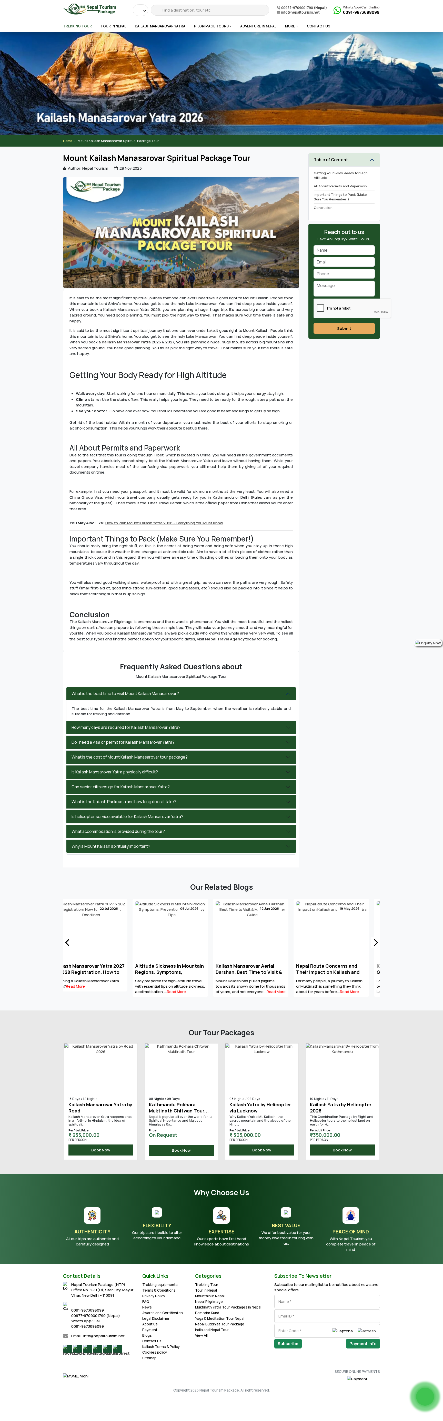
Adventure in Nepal (258, 26)
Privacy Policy (153, 1296)
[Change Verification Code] (367, 1330)
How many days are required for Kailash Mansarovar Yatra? (126, 727)
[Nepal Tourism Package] (89, 8)
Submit (344, 328)
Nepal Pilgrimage (209, 1301)
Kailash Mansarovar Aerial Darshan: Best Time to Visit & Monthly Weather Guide (179, 972)
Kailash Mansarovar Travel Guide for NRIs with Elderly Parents (337, 972)
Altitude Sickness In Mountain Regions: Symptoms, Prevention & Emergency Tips (100, 972)
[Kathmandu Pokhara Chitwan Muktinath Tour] (100, 1068)
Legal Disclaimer (155, 1318)
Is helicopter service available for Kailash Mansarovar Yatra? (127, 816)
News (147, 1307)
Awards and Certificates (162, 1313)
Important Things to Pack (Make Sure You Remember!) (340, 196)
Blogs (147, 1335)
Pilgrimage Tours (211, 26)
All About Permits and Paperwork (340, 186)
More (290, 26)
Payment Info (363, 1343)
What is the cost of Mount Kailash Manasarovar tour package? (130, 757)
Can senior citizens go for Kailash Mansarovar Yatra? (121, 787)
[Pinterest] (117, 1349)
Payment (149, 1329)
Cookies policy (154, 1352)
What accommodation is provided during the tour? (118, 831)
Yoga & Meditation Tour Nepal (219, 1318)
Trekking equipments (160, 1284)
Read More (106, 991)
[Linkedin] (87, 1349)
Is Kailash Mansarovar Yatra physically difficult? (115, 772)
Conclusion (323, 207)
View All (201, 1335)
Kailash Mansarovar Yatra (160, 26)
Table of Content (331, 159)
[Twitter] (77, 1349)
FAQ (145, 1301)
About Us (150, 1324)
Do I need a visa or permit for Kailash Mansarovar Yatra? (123, 742)
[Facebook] (67, 1349)
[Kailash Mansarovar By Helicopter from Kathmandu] (261, 1068)
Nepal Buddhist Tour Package (219, 1324)
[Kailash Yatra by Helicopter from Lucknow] (181, 1068)
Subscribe (288, 1343)
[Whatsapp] (425, 1397)
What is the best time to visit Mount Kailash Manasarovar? (125, 693)
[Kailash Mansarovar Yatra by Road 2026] (342, 1068)
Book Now (100, 1150)
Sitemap (149, 1358)
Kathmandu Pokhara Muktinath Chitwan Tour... (98, 1107)
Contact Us (318, 26)
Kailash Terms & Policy (161, 1346)
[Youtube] (107, 1349)
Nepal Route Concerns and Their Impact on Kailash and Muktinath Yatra (258, 972)
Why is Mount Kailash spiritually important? (111, 846)
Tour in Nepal (113, 26)
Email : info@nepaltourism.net (98, 1335)
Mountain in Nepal (210, 1296)
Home (67, 140)
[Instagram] (97, 1349)
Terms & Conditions (159, 1290)
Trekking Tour (77, 26)
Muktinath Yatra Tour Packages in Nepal (228, 1307)
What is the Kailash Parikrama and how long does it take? (124, 801)
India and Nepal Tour (212, 1329)
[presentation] (67, 942)
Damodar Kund (207, 1313)
